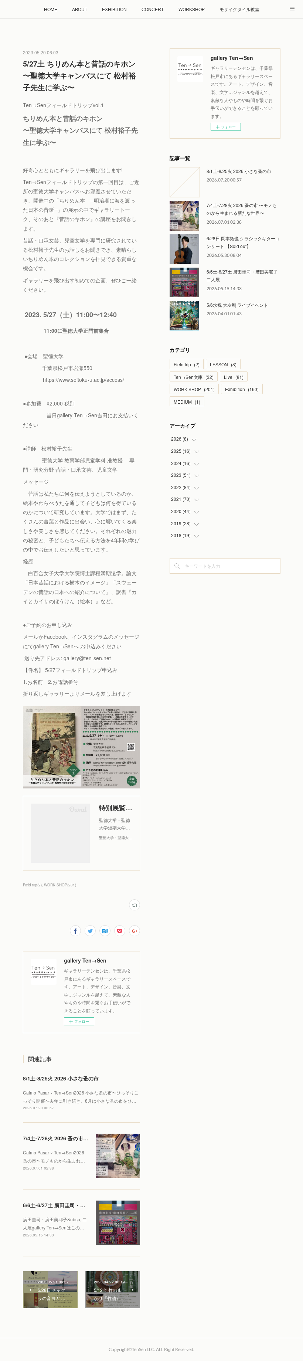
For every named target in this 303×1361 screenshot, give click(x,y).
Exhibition (242, 389)
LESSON (223, 364)
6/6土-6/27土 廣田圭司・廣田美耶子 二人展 (73, 1205)
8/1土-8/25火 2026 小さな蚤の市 (61, 1078)
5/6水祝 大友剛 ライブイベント (237, 305)
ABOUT (79, 9)
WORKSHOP (191, 9)
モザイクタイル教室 (239, 9)
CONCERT (153, 9)
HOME (50, 9)
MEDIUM (187, 401)
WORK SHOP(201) (60, 884)
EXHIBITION (114, 9)
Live (234, 377)
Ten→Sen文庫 (194, 377)
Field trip (187, 364)
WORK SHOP (194, 389)
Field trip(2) (32, 884)
